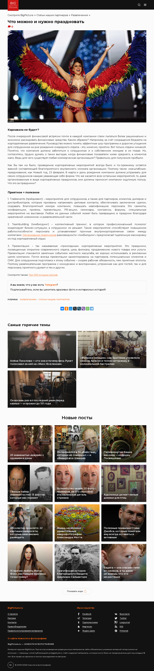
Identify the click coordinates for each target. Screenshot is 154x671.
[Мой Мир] (70, 308)
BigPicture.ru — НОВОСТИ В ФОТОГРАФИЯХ (31, 644)
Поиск (133, 4)
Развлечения (79, 15)
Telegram (51, 284)
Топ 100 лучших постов (43, 275)
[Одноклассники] (66, 308)
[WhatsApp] (87, 308)
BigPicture (26, 15)
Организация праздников (39, 235)
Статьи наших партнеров (52, 15)
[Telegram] (92, 308)
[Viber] (83, 308)
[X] (75, 308)
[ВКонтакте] (62, 308)
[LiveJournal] (79, 308)
